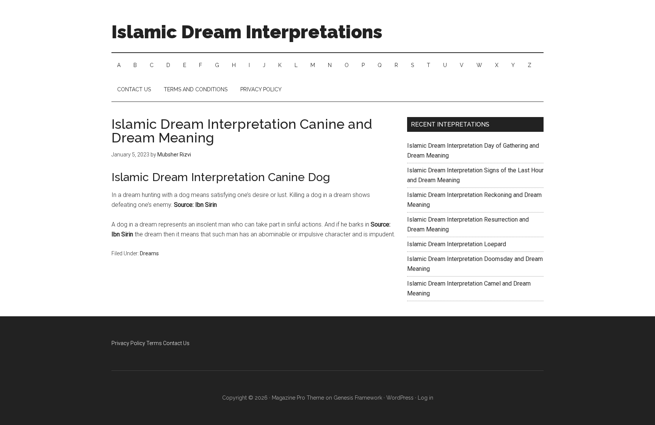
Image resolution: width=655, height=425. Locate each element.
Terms (154, 343)
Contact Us (176, 343)
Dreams (149, 253)
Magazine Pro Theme (298, 398)
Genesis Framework (358, 398)
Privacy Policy (128, 343)
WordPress (400, 398)
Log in (425, 398)
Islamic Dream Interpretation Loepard (456, 244)
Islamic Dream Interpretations (246, 31)
